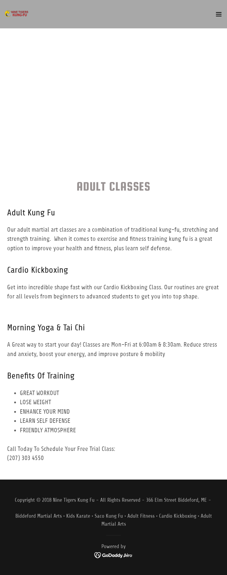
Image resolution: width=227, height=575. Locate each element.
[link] (16, 14)
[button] (219, 14)
